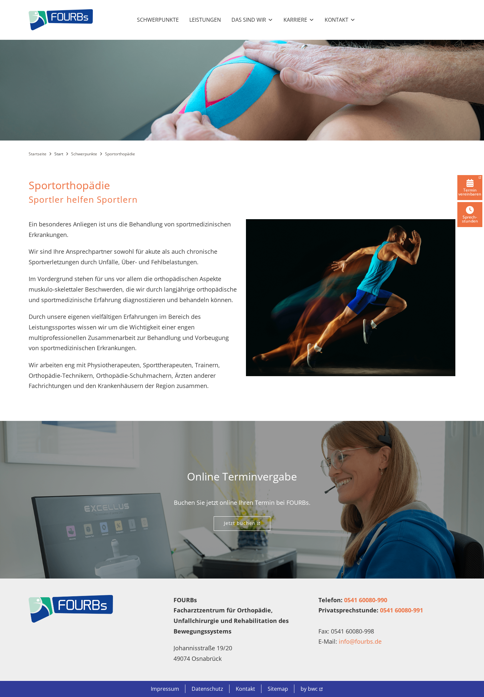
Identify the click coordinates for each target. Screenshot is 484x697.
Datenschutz (207, 688)
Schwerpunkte (158, 19)
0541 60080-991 (401, 610)
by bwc (309, 688)
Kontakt (245, 688)
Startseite (37, 154)
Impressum (165, 688)
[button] (252, 19)
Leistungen (205, 19)
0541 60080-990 (365, 600)
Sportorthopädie (120, 154)
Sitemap (278, 688)
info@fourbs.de (360, 641)
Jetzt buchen (239, 523)
